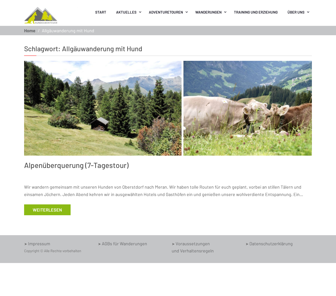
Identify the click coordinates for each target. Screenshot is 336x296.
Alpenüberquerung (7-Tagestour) (76, 165)
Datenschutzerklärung (271, 243)
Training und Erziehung (256, 12)
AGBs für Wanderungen (124, 243)
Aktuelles (126, 12)
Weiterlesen (47, 210)
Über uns (296, 12)
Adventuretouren (166, 12)
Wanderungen (208, 12)
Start (100, 12)
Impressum (39, 243)
